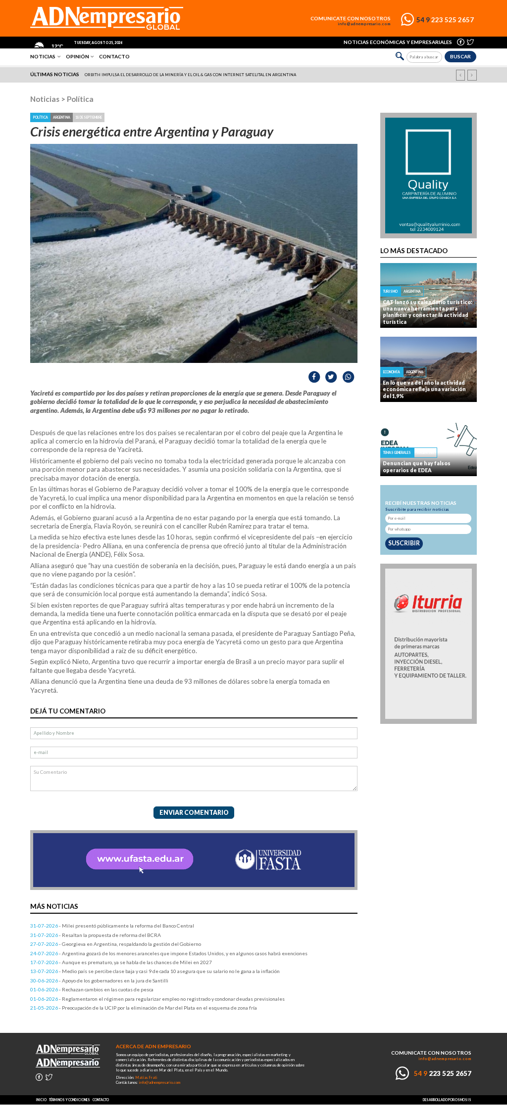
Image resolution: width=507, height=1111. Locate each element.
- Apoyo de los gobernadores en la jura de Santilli (99, 980)
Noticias (42, 56)
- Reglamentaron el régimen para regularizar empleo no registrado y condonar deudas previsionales (157, 999)
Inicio (41, 1100)
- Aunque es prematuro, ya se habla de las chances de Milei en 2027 (121, 962)
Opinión (77, 56)
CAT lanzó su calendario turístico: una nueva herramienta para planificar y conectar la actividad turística (427, 312)
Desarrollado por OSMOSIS (447, 1100)
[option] (254, 74)
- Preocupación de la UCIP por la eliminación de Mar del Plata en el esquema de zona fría (143, 1008)
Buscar (460, 56)
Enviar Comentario (194, 812)
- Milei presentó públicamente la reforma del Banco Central (112, 926)
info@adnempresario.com (364, 24)
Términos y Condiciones (69, 1100)
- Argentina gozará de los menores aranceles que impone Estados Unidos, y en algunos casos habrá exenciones (168, 953)
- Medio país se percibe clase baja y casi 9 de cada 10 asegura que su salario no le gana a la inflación (155, 971)
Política (80, 98)
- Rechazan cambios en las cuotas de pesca (91, 989)
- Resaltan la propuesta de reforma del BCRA (95, 935)
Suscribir (404, 543)
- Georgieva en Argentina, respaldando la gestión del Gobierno (115, 944)
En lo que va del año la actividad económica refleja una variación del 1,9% (424, 389)
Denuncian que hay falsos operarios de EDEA (417, 466)
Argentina (61, 117)
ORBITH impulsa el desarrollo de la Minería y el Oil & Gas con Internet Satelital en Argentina (190, 74)
